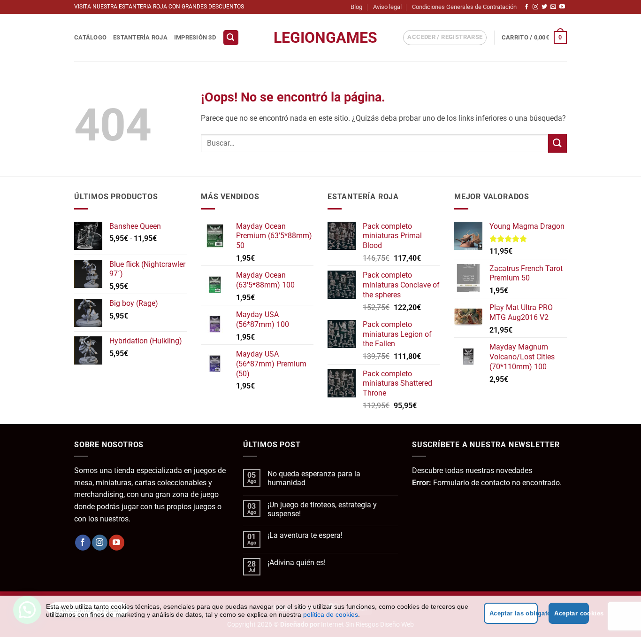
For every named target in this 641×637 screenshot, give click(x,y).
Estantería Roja (140, 37)
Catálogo (90, 37)
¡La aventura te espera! (305, 535)
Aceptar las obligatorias (513, 613)
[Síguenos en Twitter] (544, 7)
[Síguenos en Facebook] (526, 7)
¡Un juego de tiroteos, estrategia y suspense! (322, 509)
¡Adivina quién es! (296, 562)
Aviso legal (387, 6)
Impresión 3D (195, 37)
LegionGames (320, 37)
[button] (230, 38)
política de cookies (330, 614)
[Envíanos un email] (553, 7)
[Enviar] (557, 143)
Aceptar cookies (571, 613)
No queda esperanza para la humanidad (313, 478)
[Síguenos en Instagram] (535, 7)
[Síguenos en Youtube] (562, 7)
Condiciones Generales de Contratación (464, 6)
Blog (356, 6)
